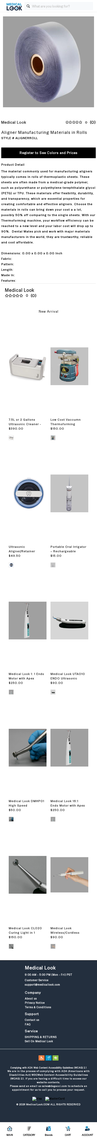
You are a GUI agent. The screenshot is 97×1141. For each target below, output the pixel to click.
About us (31, 998)
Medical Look (13, 122)
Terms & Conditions (38, 1007)
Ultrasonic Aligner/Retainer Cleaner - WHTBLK (23, 551)
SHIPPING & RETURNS (41, 1037)
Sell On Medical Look (39, 1041)
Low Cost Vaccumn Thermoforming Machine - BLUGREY (66, 424)
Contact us (32, 1020)
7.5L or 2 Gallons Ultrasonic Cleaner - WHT (25, 424)
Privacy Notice (35, 1002)
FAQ (28, 1024)
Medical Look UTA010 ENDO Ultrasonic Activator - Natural (67, 678)
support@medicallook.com (42, 984)
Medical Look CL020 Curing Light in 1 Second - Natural (25, 932)
